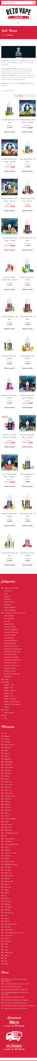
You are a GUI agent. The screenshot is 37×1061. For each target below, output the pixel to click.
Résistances (7, 604)
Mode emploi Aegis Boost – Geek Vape (16, 989)
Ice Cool (6, 816)
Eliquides (6, 682)
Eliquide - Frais (8, 693)
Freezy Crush (8, 793)
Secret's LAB (8, 935)
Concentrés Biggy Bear (11, 629)
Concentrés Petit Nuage (11, 657)
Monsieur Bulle (8, 881)
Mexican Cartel (8, 876)
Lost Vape (7, 870)
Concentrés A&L (9, 624)
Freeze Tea (7, 790)
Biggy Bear (7, 759)
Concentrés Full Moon (10, 640)
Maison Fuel (7, 873)
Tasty (6, 950)
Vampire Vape (8, 952)
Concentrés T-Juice (10, 671)
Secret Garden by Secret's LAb (13, 932)
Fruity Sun (7, 801)
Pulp (5, 915)
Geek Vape (7, 810)
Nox (5, 895)
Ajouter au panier (9, 132)
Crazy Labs (7, 770)
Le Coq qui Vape (9, 838)
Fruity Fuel (7, 799)
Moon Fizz (7, 884)
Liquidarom (7, 850)
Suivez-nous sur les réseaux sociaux (15, 1003)
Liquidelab (7, 856)
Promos (6, 710)
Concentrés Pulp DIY (10, 662)
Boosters (7, 621)
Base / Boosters (9, 618)
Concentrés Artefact (10, 627)
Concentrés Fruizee (10, 635)
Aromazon (7, 742)
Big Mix (6, 756)
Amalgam (7, 736)
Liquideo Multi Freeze (10, 864)
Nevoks (6, 893)
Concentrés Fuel (9, 638)
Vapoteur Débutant (10, 610)
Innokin (6, 821)
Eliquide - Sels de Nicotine (12, 701)
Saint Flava (7, 927)
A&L (5, 733)
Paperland (7, 904)
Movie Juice (7, 887)
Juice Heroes (8, 824)
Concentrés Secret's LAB (11, 665)
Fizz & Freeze (8, 784)
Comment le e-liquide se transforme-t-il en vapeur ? (20, 1005)
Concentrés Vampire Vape (12, 674)
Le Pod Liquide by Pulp (11, 844)
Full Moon (9, 125)
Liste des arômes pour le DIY (13, 986)
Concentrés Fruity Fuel (11, 632)
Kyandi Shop (7, 676)
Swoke (6, 944)
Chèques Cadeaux (9, 602)
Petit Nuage (8, 907)
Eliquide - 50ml (8, 687)
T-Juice (6, 947)
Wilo (5, 718)
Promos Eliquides (9, 712)
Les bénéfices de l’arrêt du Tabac (14, 997)
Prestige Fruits (8, 913)
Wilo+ (6, 961)
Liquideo (6, 858)
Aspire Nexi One (9, 745)
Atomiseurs (7, 599)
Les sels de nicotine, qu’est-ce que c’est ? (16, 984)
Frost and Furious (9, 796)
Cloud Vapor (8, 764)
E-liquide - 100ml (9, 685)
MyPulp (6, 890)
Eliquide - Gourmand (10, 699)
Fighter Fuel (8, 782)
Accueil (3, 35)
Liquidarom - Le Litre (10, 853)
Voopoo (6, 955)
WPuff (6, 964)
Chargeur (7, 596)
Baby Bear (7, 747)
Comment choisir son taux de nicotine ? (16, 1008)
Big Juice (6, 753)
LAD (5, 836)
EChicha (6, 679)
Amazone (7, 739)
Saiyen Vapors (8, 930)
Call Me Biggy (8, 762)
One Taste (7, 901)
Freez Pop (7, 787)
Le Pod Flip (7, 841)
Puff (5, 715)
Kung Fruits (7, 827)
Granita (6, 813)
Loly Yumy (7, 867)
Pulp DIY (7, 918)
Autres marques (9, 616)
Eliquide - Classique (10, 690)
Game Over (7, 807)
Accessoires (7, 591)
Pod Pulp (7, 910)
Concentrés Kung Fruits (11, 646)
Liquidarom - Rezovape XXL (12, 704)
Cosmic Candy (8, 767)
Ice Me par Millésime (10, 819)
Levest (6, 847)
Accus (5, 593)
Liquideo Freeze (9, 861)
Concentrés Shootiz (10, 668)
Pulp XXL (6, 707)
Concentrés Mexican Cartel (12, 651)
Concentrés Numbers (10, 654)
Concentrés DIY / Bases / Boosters (15, 613)
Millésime (7, 878)
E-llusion (6, 776)
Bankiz (6, 750)
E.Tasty (6, 779)
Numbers (7, 898)
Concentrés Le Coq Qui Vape (12, 649)
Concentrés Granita (10, 643)
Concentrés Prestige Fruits (12, 660)
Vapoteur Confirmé (9, 607)
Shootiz (6, 938)
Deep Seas (7, 773)
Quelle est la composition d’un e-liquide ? (16, 1000)
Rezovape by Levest (10, 924)
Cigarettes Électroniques (11, 588)
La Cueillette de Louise (11, 833)
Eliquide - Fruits (8, 696)
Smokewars (7, 941)
